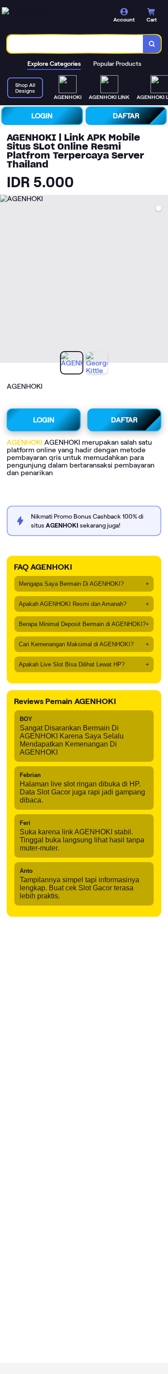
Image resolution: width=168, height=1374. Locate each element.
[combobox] (75, 44)
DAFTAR (126, 116)
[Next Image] (161, 280)
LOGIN (41, 116)
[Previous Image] (7, 280)
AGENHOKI (25, 442)
